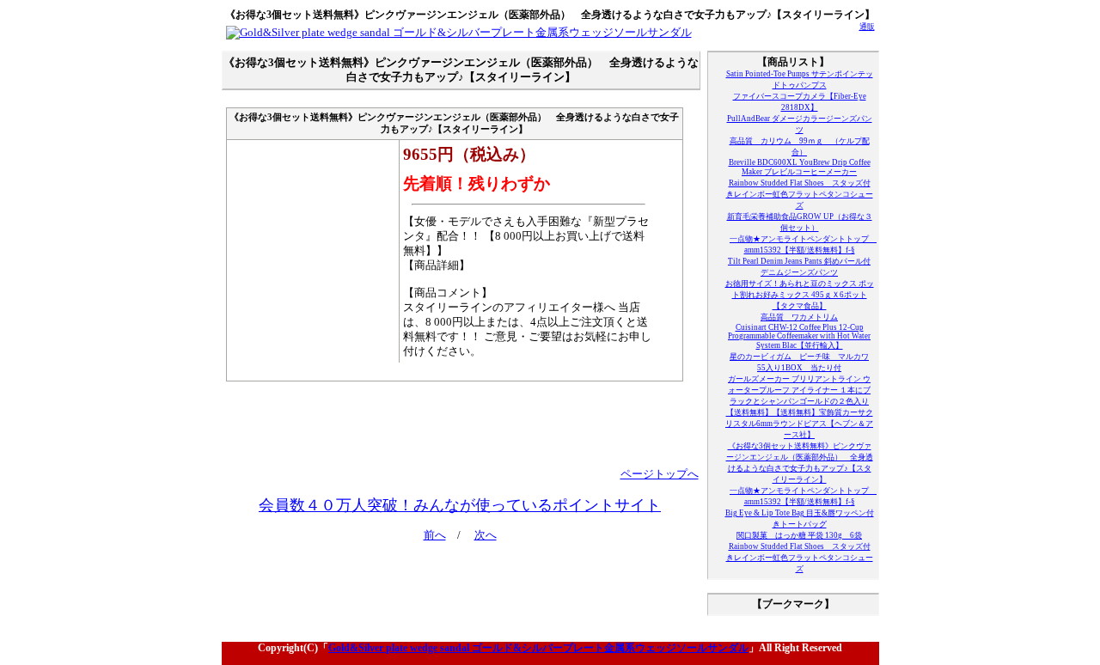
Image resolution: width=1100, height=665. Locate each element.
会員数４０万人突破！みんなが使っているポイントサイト (460, 505)
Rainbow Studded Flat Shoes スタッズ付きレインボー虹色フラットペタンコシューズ (799, 194)
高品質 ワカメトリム (799, 317)
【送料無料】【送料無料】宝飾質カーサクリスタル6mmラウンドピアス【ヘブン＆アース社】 (799, 423)
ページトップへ (659, 474)
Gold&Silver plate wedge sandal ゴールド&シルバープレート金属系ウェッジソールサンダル (538, 648)
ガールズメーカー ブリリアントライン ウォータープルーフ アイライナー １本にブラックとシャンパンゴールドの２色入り (799, 390)
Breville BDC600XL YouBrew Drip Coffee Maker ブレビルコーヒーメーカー (800, 167)
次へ (485, 535)
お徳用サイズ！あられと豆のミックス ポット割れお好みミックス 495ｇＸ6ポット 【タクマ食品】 (799, 294)
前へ (435, 535)
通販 (867, 26)
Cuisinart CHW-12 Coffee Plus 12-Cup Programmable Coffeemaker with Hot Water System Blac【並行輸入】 (799, 336)
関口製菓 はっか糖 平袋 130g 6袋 (799, 535)
